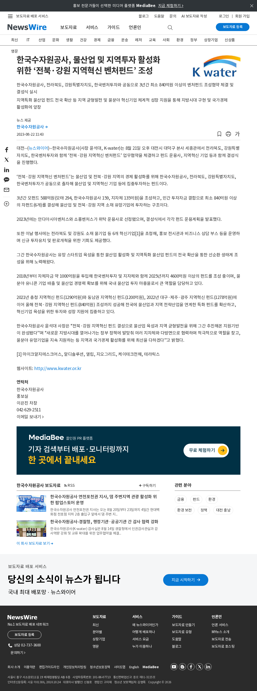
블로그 (144, 16)
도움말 (159, 16)
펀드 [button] (196, 499)
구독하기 (149, 485)
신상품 (230, 40)
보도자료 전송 (221, 639)
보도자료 (68, 27)
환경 (179, 40)
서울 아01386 (36, 682)
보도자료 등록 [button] (24, 634)
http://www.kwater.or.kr (57, 368)
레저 (138, 40)
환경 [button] (211, 499)
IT (28, 40)
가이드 (113, 27)
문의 (172, 16)
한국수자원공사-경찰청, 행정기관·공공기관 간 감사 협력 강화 (104, 522)
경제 (97, 40)
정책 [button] (204, 510)
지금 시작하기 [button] (183, 579)
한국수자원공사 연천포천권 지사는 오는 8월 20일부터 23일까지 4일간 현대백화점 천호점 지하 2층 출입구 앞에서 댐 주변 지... (105, 511)
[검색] (170, 28)
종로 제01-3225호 (144, 677)
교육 (152, 40)
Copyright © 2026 (159, 682)
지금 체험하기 (170, 5)
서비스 (92, 27)
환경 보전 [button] (184, 510)
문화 (55, 40)
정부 (193, 40)
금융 (110, 40)
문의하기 (18, 652)
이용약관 (29, 667)
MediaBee (151, 667)
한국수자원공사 (32, 127)
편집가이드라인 (49, 667)
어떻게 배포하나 (143, 632)
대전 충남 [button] (223, 510)
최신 (14, 40)
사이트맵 (119, 667)
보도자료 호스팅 (223, 646)
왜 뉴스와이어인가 (145, 625)
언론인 (135, 27)
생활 (69, 40)
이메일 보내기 (30, 417)
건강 (83, 40)
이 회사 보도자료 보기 (35, 543)
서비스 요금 (140, 639)
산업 (41, 40)
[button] (219, 134)
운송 (124, 40)
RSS (71, 485)
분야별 (97, 632)
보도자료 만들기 (183, 625)
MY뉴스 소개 (220, 632)
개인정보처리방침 (74, 667)
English (134, 667)
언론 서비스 (220, 625)
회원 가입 (242, 16)
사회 (166, 40)
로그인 (224, 16)
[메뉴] (11, 16)
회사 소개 (14, 667)
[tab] (110, 617)
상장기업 (211, 40)
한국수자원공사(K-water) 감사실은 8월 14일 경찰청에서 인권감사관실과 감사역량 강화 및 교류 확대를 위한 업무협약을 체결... (104, 531)
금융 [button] (180, 499)
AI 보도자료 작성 (194, 16)
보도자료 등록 (233, 27)
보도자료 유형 (182, 632)
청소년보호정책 (100, 667)
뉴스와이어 (38, 148)
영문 (14, 51)
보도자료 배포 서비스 (32, 16)
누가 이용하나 (142, 646)
